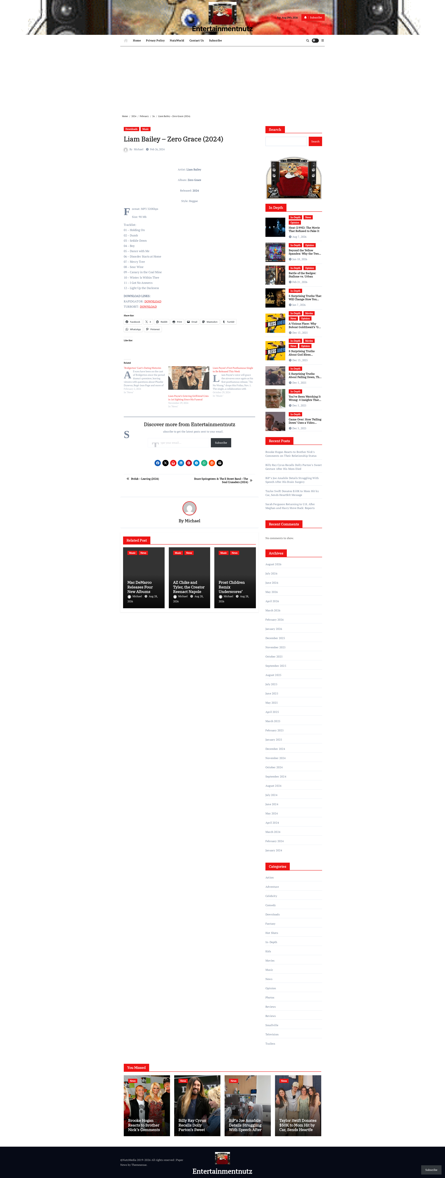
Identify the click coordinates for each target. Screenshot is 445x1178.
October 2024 (274, 767)
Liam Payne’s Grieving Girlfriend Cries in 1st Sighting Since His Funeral (188, 397)
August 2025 (273, 675)
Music (145, 129)
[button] (322, 40)
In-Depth (295, 217)
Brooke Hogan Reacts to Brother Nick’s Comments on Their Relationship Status (291, 454)
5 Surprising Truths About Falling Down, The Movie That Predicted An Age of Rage (305, 379)
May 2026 (271, 592)
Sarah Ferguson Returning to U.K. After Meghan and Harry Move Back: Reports (290, 506)
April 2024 (272, 823)
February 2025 (274, 730)
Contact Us (196, 40)
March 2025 (272, 721)
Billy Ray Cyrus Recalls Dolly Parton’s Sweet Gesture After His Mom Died (293, 467)
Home (137, 40)
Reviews (270, 1007)
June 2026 (271, 583)
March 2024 (272, 832)
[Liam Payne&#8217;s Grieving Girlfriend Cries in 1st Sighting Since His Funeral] (188, 378)
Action (269, 877)
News (143, 552)
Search (275, 129)
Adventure (272, 887)
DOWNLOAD (152, 301)
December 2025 (275, 638)
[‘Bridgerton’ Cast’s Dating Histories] (146, 380)
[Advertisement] (223, 77)
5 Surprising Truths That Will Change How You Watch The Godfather (305, 299)
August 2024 (273, 786)
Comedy (270, 905)
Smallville (271, 1025)
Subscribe (215, 40)
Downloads (131, 129)
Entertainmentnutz (222, 28)
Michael (138, 149)
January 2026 (273, 629)
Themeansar (139, 1165)
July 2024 (271, 795)
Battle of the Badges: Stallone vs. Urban (302, 274)
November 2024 (275, 758)
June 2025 (271, 693)
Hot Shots (271, 933)
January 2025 (273, 739)
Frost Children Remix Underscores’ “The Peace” (232, 589)
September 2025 (275, 666)
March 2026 (272, 610)
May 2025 (271, 703)
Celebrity (271, 896)
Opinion (294, 222)
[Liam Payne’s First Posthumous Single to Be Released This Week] (235, 382)
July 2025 (271, 684)
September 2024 (275, 776)
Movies (309, 313)
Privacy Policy (155, 40)
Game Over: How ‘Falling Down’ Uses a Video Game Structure (305, 423)
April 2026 (272, 601)
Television (272, 1034)
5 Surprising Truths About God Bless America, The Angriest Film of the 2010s (303, 356)
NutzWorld (177, 40)
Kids (268, 951)
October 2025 (274, 656)
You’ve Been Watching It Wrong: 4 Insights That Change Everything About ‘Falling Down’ (305, 401)
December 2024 (275, 749)
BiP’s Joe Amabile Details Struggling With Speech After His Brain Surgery (292, 480)
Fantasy (270, 924)
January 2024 (273, 850)
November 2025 (275, 647)
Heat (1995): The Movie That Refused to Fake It (304, 229)
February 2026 (274, 619)
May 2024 (271, 813)
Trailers (270, 1043)
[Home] (125, 41)
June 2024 (271, 804)
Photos (269, 997)
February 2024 (274, 841)
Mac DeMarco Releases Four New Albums (140, 587)
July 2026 (271, 573)
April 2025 (272, 712)
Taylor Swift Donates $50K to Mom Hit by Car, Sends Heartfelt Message (292, 493)
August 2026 (273, 564)
